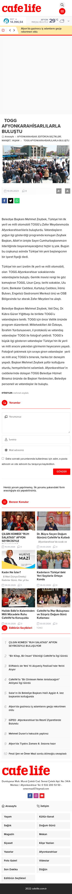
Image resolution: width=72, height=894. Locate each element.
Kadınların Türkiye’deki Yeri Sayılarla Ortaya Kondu (51, 576)
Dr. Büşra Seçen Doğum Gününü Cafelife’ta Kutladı (53, 535)
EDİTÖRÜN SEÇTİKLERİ (49, 136)
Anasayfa (9, 136)
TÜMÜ (40, 628)
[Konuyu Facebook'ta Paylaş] (4, 200)
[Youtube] (41, 795)
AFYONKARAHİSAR (27, 136)
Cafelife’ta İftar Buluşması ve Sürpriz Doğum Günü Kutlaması (53, 614)
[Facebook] (30, 795)
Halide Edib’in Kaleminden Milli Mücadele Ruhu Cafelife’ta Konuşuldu (18, 614)
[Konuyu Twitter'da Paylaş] (10, 200)
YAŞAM (15, 140)
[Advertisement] (36, 74)
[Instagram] (36, 795)
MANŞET (6, 140)
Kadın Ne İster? (11, 572)
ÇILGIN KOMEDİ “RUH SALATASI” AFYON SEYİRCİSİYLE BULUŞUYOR (15, 539)
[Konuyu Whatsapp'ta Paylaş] (17, 200)
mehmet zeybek (20, 393)
